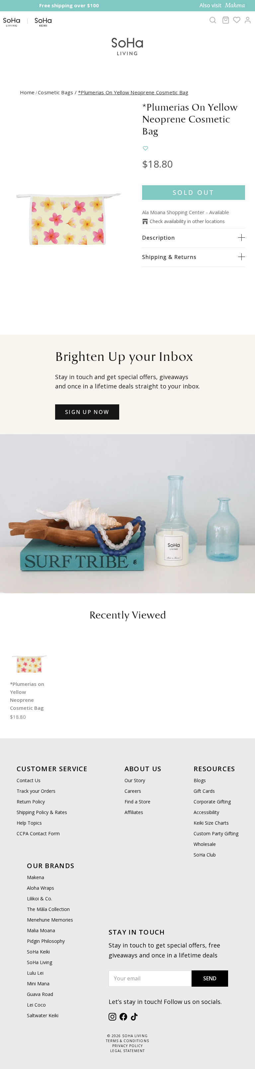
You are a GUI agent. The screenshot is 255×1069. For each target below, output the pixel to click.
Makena (35, 877)
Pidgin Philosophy (46, 941)
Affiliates (134, 812)
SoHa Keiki (38, 951)
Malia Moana (41, 930)
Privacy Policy (127, 1045)
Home (27, 92)
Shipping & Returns (169, 257)
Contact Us (29, 780)
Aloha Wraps (40, 888)
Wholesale (205, 844)
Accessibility (206, 812)
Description (158, 237)
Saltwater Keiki (42, 1015)
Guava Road (40, 994)
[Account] (248, 20)
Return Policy (31, 801)
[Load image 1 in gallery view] (69, 201)
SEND (209, 978)
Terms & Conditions (127, 1040)
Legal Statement (127, 1050)
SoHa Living (39, 962)
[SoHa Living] (127, 46)
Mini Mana (38, 983)
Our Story (135, 780)
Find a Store (137, 801)
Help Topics (29, 823)
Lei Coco (36, 1005)
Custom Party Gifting (216, 833)
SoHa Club (205, 855)
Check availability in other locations (187, 221)
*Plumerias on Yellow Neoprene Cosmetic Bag (133, 92)
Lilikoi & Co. (39, 898)
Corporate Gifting (212, 801)
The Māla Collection (48, 909)
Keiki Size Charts (211, 823)
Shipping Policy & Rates (42, 812)
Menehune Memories (50, 920)
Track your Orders (36, 791)
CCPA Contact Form (38, 833)
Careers (133, 791)
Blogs (200, 780)
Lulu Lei (35, 973)
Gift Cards (204, 791)
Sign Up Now (87, 412)
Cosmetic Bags (58, 92)
